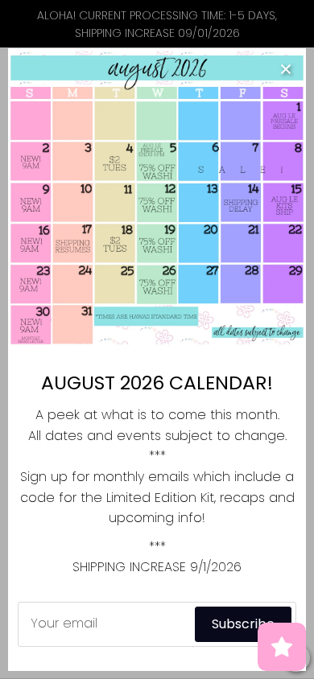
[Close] (286, 68)
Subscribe (243, 624)
